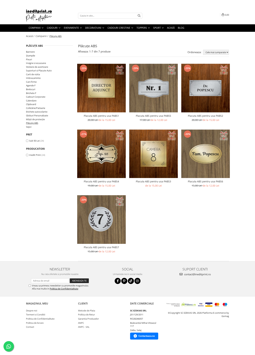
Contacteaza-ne (146, 336)
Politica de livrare (35, 322)
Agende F (31, 85)
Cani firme (31, 81)
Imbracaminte (33, 78)
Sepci (28, 126)
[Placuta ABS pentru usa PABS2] (205, 88)
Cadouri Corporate (35, 96)
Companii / (42, 36)
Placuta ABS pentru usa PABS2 (205, 115)
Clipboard (31, 104)
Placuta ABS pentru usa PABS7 (101, 247)
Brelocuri (30, 89)
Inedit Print (35, 154)
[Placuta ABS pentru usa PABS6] (205, 154)
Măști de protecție (35, 119)
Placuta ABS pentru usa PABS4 (101, 181)
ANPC (81, 322)
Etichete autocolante (36, 111)
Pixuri (29, 59)
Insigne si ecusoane (36, 63)
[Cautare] (139, 16)
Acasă (171, 27)
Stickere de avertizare (37, 66)
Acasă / (30, 36)
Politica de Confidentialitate (64, 288)
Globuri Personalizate (37, 115)
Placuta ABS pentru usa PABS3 (153, 181)
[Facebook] (118, 281)
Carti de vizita (33, 74)
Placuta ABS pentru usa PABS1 (101, 115)
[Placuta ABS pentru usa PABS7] (101, 219)
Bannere (30, 51)
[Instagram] (137, 281)
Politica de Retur (86, 314)
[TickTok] (131, 281)
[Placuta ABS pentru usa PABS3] (153, 154)
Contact (30, 326)
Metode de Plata (86, 310)
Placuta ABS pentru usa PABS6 (205, 181)
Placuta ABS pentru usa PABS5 (153, 115)
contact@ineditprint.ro (197, 274)
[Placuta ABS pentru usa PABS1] (101, 88)
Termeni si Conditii (35, 314)
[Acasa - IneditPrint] (43, 16)
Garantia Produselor (88, 318)
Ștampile (30, 55)
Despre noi (31, 310)
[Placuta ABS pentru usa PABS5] (153, 88)
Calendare (31, 100)
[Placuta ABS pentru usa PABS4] (101, 154)
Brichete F (31, 93)
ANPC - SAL (84, 326)
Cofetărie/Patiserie (35, 108)
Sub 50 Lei (34, 140)
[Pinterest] (124, 281)
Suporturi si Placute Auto (39, 70)
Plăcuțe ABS (32, 123)
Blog (181, 27)
